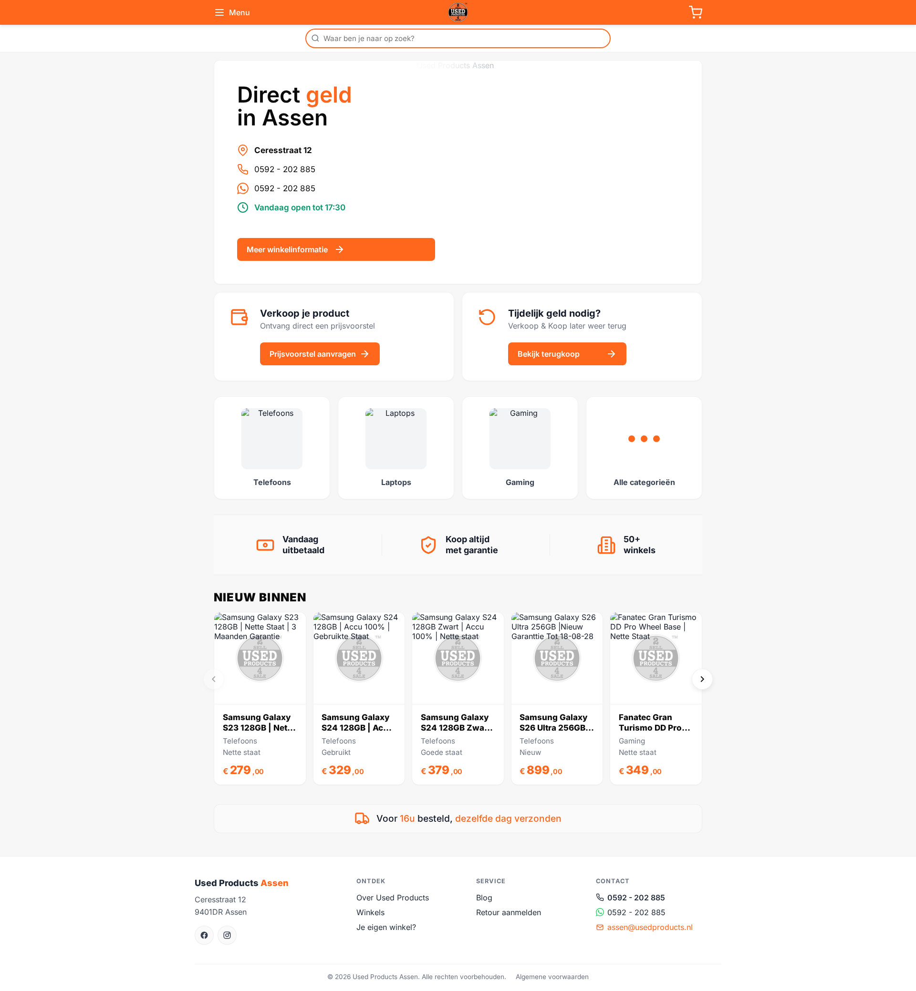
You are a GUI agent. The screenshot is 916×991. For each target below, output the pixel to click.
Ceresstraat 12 (283, 150)
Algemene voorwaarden (552, 977)
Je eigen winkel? (386, 927)
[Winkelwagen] (695, 12)
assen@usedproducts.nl (650, 927)
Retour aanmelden (508, 912)
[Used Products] (458, 12)
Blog (484, 897)
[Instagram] (227, 935)
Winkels (370, 912)
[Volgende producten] (702, 679)
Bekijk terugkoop (549, 354)
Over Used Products (392, 897)
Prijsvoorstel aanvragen (313, 354)
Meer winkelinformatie (287, 249)
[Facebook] (204, 935)
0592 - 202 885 (284, 169)
